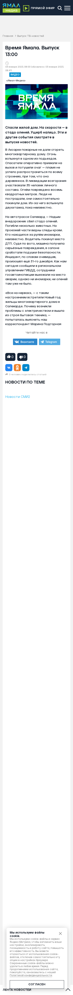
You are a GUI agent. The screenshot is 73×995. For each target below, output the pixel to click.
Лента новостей (17, 990)
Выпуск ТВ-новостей (30, 36)
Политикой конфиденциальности (31, 975)
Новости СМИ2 (17, 396)
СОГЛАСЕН (36, 984)
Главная (8, 36)
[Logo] (11, 8)
